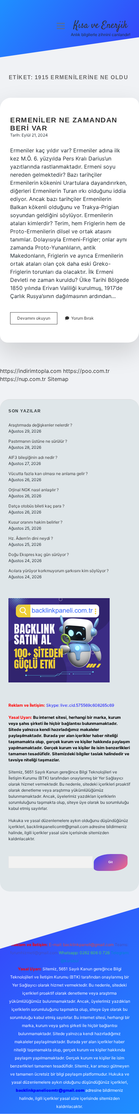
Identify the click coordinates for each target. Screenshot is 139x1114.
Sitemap (58, 379)
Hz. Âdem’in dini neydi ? (30, 538)
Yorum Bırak (82, 318)
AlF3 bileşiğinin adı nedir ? (32, 457)
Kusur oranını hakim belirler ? (35, 522)
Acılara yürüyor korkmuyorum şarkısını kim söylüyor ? (58, 570)
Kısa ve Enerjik (101, 25)
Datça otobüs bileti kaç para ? (36, 505)
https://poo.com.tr (86, 371)
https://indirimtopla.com (30, 371)
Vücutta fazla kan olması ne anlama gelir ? (48, 473)
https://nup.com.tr (23, 379)
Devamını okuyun (37, 319)
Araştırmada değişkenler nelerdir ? (40, 425)
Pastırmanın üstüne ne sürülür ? (37, 441)
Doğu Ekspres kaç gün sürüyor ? (38, 554)
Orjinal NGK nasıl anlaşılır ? (33, 489)
